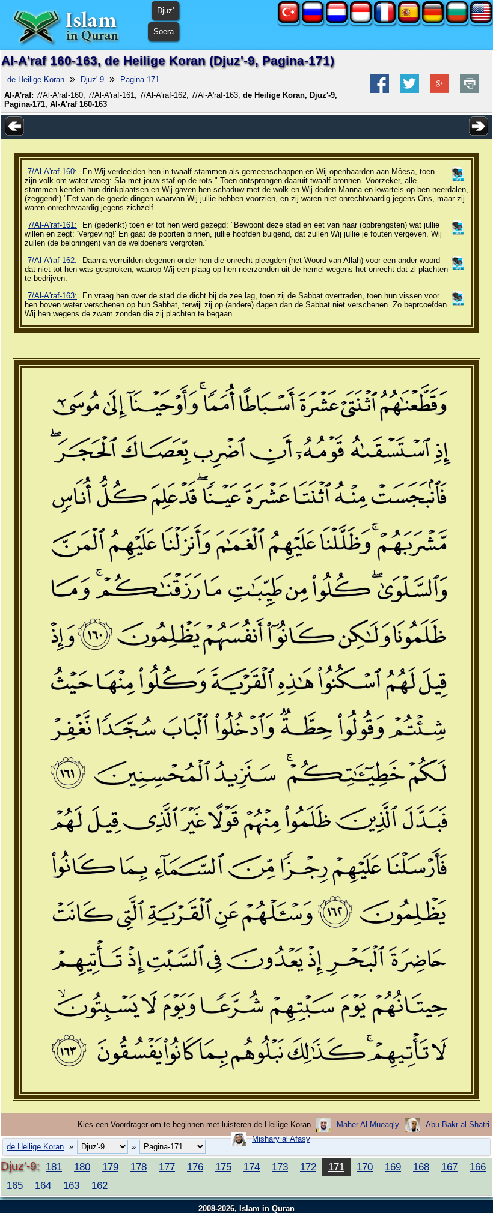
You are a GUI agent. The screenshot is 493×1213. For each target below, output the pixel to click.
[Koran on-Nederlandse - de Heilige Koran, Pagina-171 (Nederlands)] (337, 20)
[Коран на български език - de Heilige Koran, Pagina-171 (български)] (457, 20)
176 (195, 1167)
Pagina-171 (139, 79)
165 (15, 1185)
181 (54, 1167)
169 (393, 1167)
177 (167, 1167)
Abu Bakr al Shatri (457, 1124)
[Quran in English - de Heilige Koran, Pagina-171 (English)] (481, 20)
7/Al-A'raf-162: (52, 260)
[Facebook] (379, 90)
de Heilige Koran (35, 79)
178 (138, 1167)
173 (280, 1167)
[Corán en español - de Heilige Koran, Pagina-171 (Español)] (409, 20)
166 (478, 1167)
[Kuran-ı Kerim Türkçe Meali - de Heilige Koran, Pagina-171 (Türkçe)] (288, 20)
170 (365, 1167)
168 (421, 1167)
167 (449, 1167)
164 (43, 1185)
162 (99, 1185)
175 (223, 1167)
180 (82, 1167)
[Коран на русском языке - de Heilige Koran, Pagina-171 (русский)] (312, 20)
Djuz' (165, 10)
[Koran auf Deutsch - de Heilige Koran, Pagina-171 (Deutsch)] (433, 20)
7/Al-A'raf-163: (52, 295)
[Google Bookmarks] (439, 90)
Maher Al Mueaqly (368, 1124)
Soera (163, 31)
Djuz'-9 (92, 79)
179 (110, 1167)
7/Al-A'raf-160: (52, 171)
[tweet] (409, 90)
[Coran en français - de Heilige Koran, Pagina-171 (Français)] (385, 20)
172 (308, 1167)
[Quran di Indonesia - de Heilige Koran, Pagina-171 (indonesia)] (361, 20)
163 (71, 1185)
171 (336, 1167)
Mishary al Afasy (281, 1138)
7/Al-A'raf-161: (52, 224)
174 (251, 1167)
